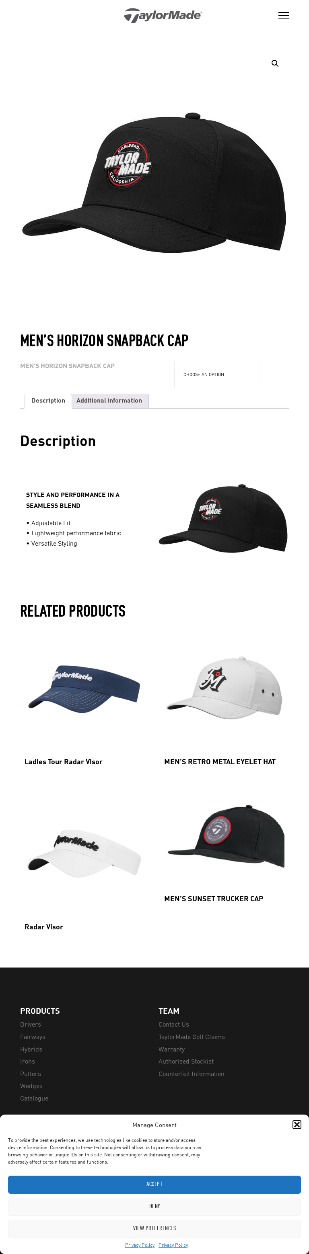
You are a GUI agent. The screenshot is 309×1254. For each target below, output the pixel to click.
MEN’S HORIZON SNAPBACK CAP (67, 366)
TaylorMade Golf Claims (192, 1037)
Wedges (31, 1086)
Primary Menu (281, 16)
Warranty (172, 1049)
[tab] (48, 401)
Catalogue (34, 1098)
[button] (297, 1125)
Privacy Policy (139, 1245)
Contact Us (174, 1024)
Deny (154, 1207)
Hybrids (31, 1049)
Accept (154, 1185)
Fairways (32, 1037)
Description (48, 401)
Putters (30, 1074)
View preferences (154, 1229)
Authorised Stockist (186, 1061)
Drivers (30, 1024)
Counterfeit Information (192, 1074)
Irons (27, 1061)
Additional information (109, 401)
